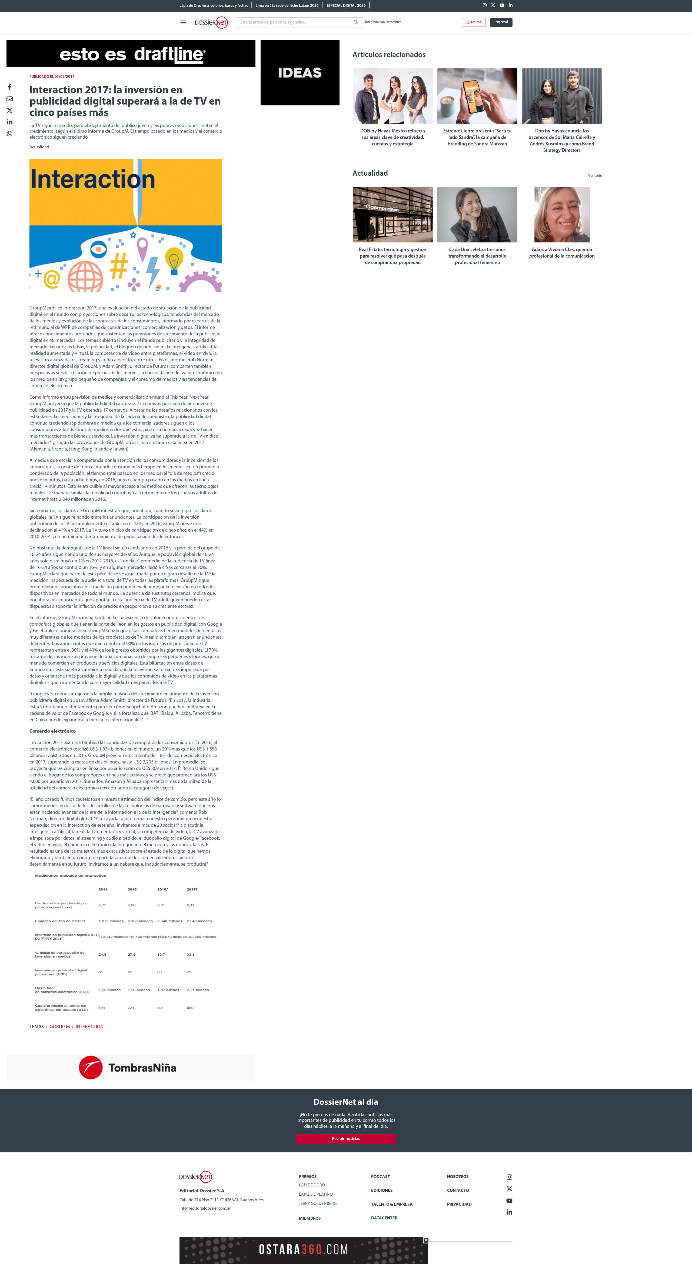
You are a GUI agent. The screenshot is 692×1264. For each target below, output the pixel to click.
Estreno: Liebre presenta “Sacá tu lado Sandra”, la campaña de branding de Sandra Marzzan (477, 138)
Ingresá (501, 22)
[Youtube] (502, 5)
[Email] (9, 99)
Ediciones (382, 1191)
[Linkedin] (511, 5)
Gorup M (60, 1027)
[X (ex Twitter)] (493, 5)
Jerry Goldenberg (318, 1204)
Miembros (310, 1218)
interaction (90, 1027)
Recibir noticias (346, 1139)
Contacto (458, 1191)
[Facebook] (485, 5)
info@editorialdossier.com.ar (205, 1208)
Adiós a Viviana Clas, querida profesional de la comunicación (562, 253)
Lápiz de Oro (312, 1185)
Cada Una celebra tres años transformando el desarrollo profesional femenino (477, 256)
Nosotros (458, 1177)
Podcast (380, 1177)
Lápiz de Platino (316, 1194)
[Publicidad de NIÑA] (130, 1080)
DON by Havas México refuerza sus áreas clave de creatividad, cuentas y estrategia (392, 138)
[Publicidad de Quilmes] (130, 66)
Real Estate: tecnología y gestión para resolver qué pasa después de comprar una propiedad (392, 256)
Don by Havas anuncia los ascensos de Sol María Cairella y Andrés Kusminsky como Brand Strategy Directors (562, 141)
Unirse (476, 22)
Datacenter (384, 1218)
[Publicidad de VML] (300, 104)
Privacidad (459, 1204)
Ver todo (595, 176)
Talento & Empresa (392, 1204)
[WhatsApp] (9, 134)
